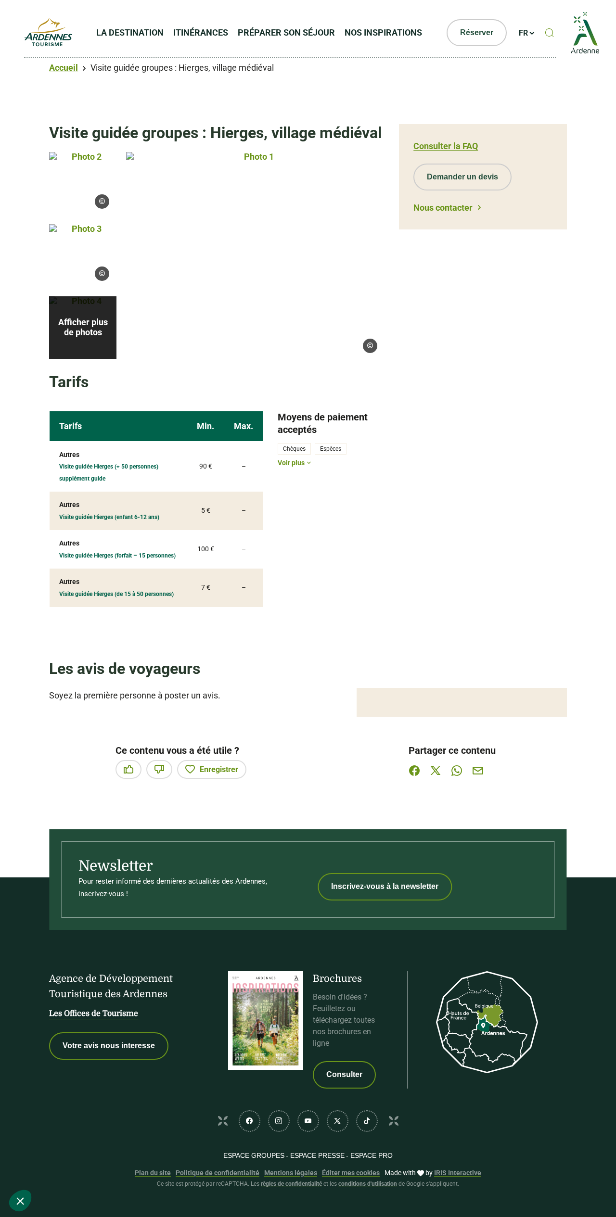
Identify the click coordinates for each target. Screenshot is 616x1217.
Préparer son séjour (286, 32)
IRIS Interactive (457, 1173)
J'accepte (437, 510)
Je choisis (60, 1168)
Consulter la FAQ (445, 146)
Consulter (344, 1074)
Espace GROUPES (253, 1155)
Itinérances (200, 32)
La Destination (130, 32)
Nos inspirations (383, 32)
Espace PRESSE (317, 1155)
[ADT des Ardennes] (48, 33)
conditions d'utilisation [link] (367, 1183)
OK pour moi (161, 1168)
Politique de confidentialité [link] (217, 1173)
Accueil (63, 68)
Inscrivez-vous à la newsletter (384, 886)
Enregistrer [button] (219, 769)
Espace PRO (371, 1155)
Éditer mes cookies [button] (351, 1173)
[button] (20, 1200)
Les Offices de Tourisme (93, 1013)
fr (523, 33)
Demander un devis (462, 177)
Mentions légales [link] (290, 1173)
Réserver (476, 32)
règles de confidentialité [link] (291, 1183)
